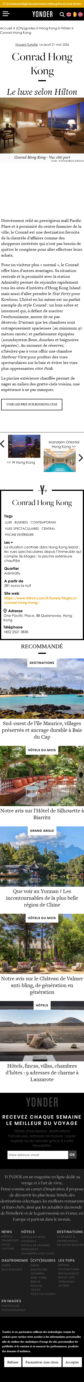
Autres (64, 1285)
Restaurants (12, 1269)
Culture (8, 1249)
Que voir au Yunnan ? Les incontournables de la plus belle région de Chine (42, 897)
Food (6, 1244)
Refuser (12, 1362)
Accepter (72, 1362)
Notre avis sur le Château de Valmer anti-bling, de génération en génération (42, 985)
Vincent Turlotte (26, 44)
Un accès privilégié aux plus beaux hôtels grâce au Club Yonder (42, 4)
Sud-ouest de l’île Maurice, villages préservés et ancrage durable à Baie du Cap (42, 730)
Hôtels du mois (33, 1237)
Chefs (6, 1265)
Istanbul (38, 1273)
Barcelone (39, 1269)
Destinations (70, 1231)
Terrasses (66, 1282)
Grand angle (67, 1241)
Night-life (66, 1277)
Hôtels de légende (35, 1245)
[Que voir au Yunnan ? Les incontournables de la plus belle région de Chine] (42, 885)
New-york (39, 1278)
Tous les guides (43, 1294)
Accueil (6, 28)
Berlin (35, 1282)
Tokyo (36, 1290)
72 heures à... (67, 1237)
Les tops (66, 1260)
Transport (10, 1241)
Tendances (29, 1249)
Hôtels (65, 28)
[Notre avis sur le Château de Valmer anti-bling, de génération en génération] (42, 973)
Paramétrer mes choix (42, 1362)
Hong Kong (48, 28)
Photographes (14, 1310)
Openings (28, 1241)
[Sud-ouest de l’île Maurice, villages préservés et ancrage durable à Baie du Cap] (42, 717)
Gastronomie (15, 1260)
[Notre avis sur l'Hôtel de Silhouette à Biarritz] (42, 805)
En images (11, 1301)
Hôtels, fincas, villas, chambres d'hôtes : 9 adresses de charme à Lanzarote (42, 1072)
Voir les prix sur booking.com (31, 404)
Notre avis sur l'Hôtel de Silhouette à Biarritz (42, 814)
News (7, 1231)
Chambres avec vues (37, 1253)
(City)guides (25, 28)
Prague (36, 1286)
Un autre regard (70, 1245)
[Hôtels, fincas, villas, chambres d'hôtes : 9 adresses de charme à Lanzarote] (42, 1060)
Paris (35, 1265)
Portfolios (11, 1306)
